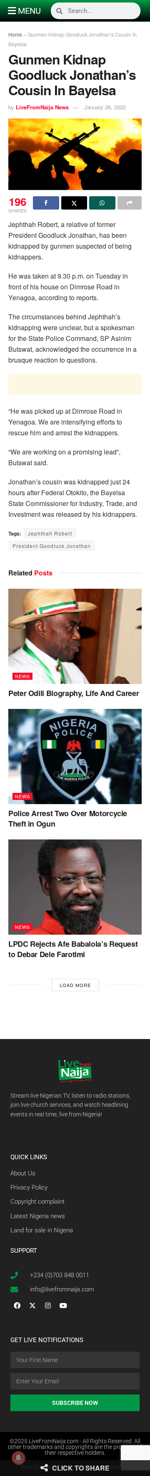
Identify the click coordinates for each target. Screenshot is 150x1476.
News (22, 676)
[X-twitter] (32, 1305)
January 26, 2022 (105, 107)
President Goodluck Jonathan (51, 545)
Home (15, 34)
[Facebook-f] (17, 1305)
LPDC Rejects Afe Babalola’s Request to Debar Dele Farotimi (73, 949)
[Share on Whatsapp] (102, 203)
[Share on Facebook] (46, 203)
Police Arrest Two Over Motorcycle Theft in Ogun (67, 818)
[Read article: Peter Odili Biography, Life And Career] (75, 636)
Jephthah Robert (50, 533)
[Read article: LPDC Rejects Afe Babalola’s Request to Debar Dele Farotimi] (75, 887)
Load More (75, 985)
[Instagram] (48, 1305)
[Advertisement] (75, 384)
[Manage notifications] (18, 1457)
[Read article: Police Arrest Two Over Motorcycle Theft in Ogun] (75, 756)
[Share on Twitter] (74, 203)
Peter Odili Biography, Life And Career (73, 693)
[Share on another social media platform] (130, 203)
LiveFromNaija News (42, 107)
